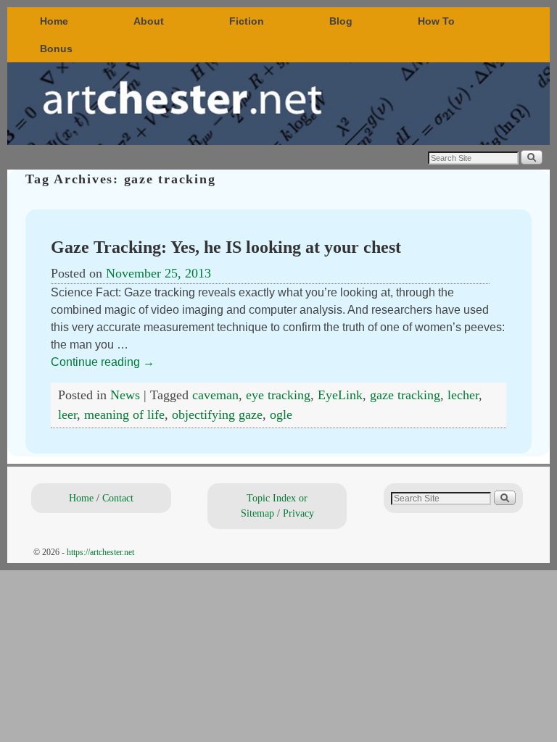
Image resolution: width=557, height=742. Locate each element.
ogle (281, 414)
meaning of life (124, 414)
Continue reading (102, 362)
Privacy (298, 513)
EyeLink (340, 395)
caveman (215, 395)
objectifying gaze (217, 414)
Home (54, 21)
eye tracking (278, 395)
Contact (117, 498)
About (148, 21)
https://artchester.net (100, 552)
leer (67, 414)
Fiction (246, 21)
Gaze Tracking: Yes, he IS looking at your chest (226, 247)
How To (436, 21)
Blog (340, 21)
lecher (463, 395)
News (125, 395)
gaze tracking (405, 395)
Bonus (56, 48)
